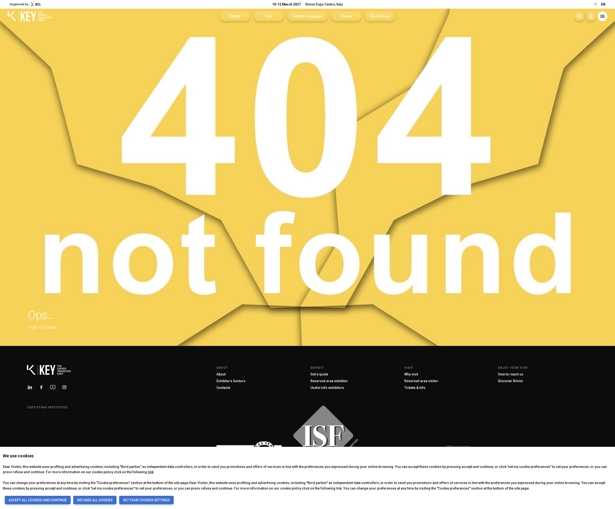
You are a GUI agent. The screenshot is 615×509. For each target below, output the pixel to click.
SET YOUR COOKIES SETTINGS (146, 500)
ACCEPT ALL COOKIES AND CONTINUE (38, 500)
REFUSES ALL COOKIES (95, 500)
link (151, 472)
